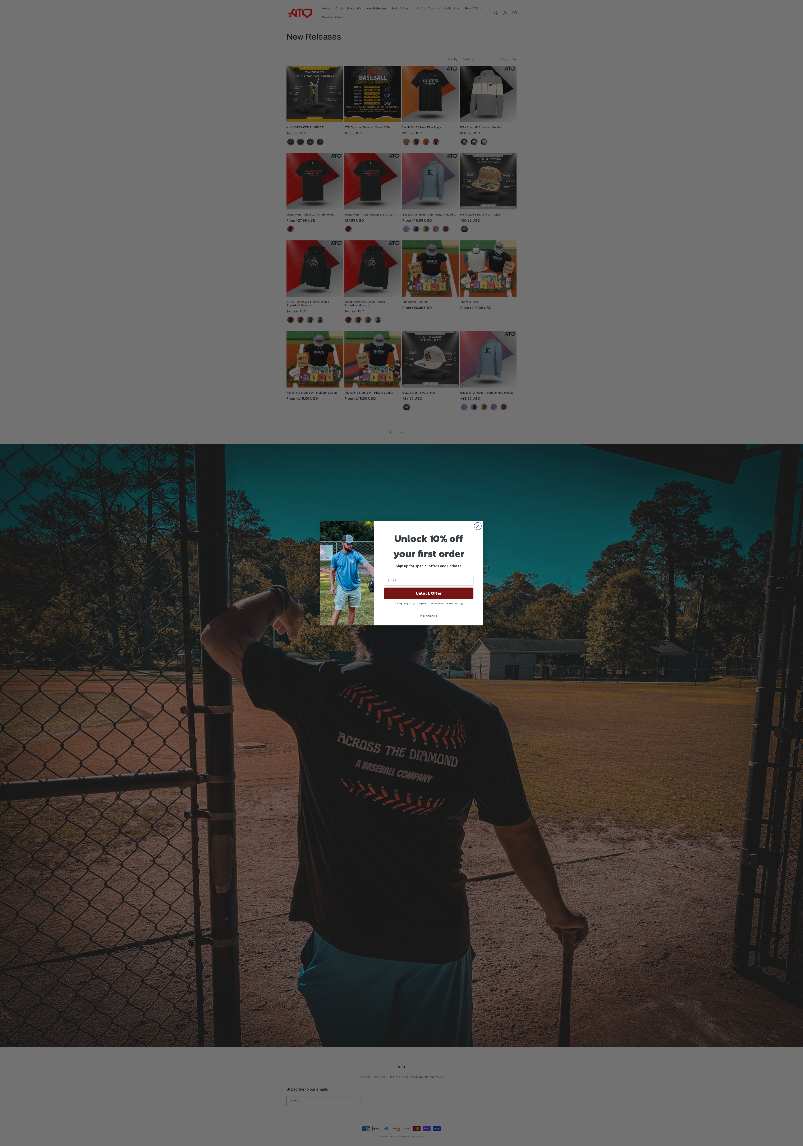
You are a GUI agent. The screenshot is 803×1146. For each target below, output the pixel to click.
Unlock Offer (429, 593)
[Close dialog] (477, 526)
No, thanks (428, 615)
